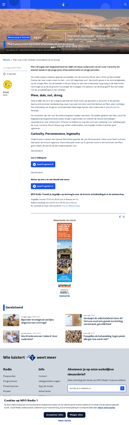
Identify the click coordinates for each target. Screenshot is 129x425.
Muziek (7, 391)
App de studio (46, 386)
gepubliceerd (111, 107)
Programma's (10, 381)
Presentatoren (10, 386)
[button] (3, 4)
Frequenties (9, 376)
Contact (43, 376)
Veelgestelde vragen (49, 381)
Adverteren (45, 391)
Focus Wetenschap (71, 206)
